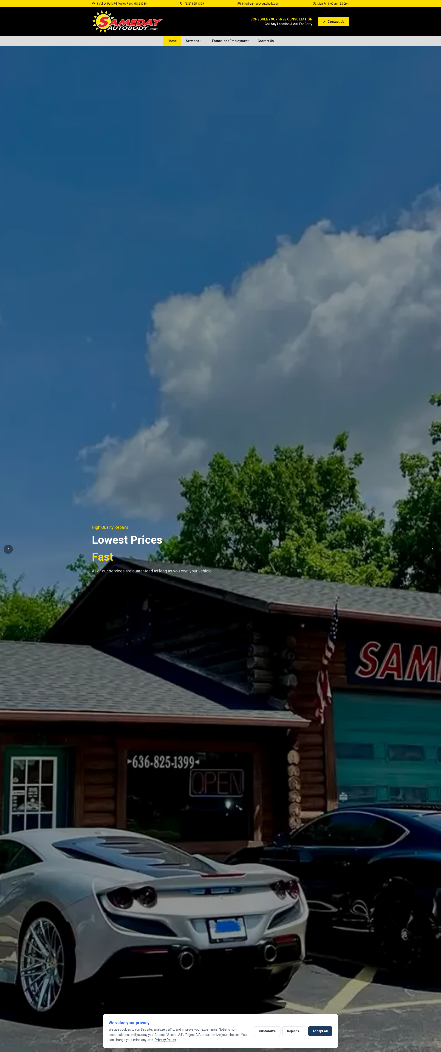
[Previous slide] (8, 549)
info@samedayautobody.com (261, 3)
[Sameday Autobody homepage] (127, 21)
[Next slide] (432, 549)
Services (192, 41)
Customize (267, 1031)
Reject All (294, 1031)
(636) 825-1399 (194, 3)
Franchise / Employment (230, 41)
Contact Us (336, 21)
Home (172, 41)
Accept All (320, 1031)
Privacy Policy (165, 1040)
